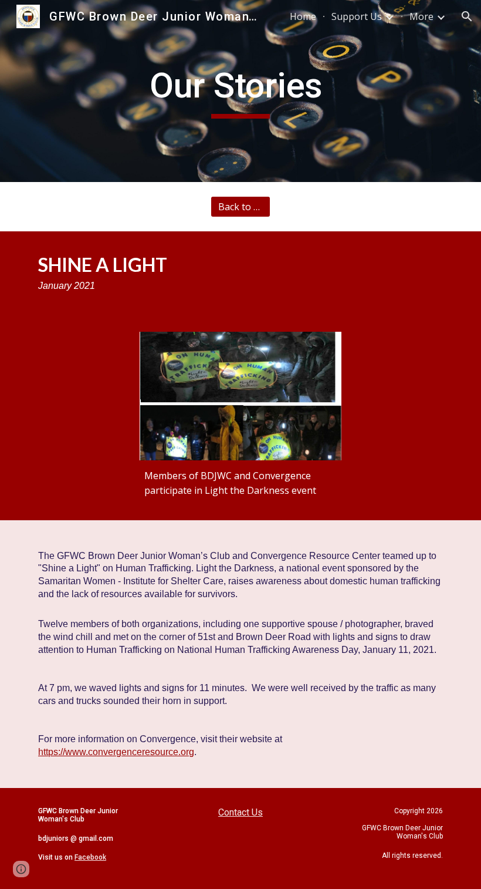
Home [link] (303, 16)
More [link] (421, 16)
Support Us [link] (356, 16)
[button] (467, 16)
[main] (240, 91)
